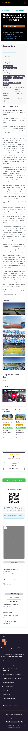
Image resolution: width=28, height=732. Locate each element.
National (6, 78)
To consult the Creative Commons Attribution (12, 669)
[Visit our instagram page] (15, 722)
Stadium (6, 80)
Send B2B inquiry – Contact (14, 480)
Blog (10, 718)
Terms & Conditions (8, 682)
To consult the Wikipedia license (12, 665)
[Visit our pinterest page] (22, 722)
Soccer (15, 78)
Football (6, 76)
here (9, 606)
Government (20, 76)
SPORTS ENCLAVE (9, 34)
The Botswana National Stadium (12, 82)
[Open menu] (25, 3)
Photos (5, 300)
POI (11, 78)
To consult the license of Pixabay (12, 674)
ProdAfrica (5, 32)
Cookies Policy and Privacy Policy (12, 678)
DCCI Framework (7, 694)
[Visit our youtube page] (18, 722)
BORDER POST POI (8, 418)
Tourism (6, 84)
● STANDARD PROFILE (9, 51)
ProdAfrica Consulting (9, 698)
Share (8, 56)
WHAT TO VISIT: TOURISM (10, 68)
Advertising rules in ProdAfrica (11, 706)
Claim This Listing (14, 598)
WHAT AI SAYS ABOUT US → (14, 468)
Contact (5, 702)
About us (5, 690)
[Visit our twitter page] (12, 722)
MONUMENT (19, 418)
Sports (21, 78)
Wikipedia (8, 584)
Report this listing (14, 602)
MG (22, 726)
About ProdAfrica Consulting (14, 714)
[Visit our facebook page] (9, 722)
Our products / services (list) (12, 375)
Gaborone (12, 76)
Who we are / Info (10, 107)
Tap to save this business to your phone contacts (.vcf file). (13, 515)
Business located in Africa (17, 32)
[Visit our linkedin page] (7, 722)
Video (5, 386)
